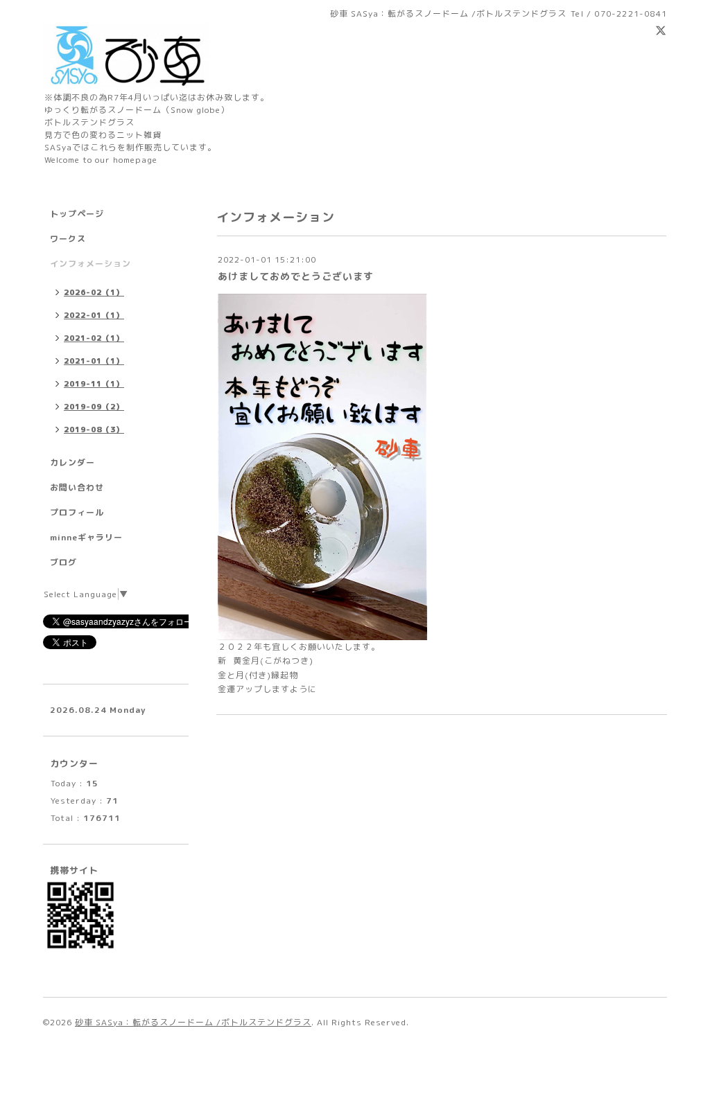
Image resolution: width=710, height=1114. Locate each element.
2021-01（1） (94, 360)
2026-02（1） (94, 292)
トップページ (77, 214)
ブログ (63, 562)
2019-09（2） (94, 406)
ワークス (68, 239)
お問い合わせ (77, 487)
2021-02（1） (94, 338)
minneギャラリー (86, 537)
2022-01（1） (94, 315)
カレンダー (72, 462)
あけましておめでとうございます (296, 276)
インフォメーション (90, 263)
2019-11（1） (94, 383)
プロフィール (77, 512)
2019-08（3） (94, 429)
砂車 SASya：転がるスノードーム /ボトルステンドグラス (193, 1022)
